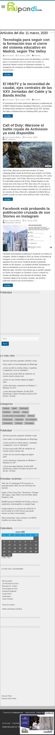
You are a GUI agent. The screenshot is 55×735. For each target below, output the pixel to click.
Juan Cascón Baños (13, 137)
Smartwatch (7, 423)
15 (36, 545)
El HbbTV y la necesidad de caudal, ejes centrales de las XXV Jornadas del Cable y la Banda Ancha (27, 89)
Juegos (25, 412)
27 (25, 552)
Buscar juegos (7, 581)
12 (20, 545)
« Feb (4, 557)
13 (25, 545)
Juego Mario (6, 596)
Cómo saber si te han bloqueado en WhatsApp (20, 364)
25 (15, 552)
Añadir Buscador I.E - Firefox (12, 727)
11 (15, 545)
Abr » (9, 557)
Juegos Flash (7, 594)
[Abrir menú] (3, 7)
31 (9, 555)
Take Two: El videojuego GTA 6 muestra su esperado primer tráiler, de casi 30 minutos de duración (18, 485)
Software (18, 423)
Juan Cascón (30, 713)
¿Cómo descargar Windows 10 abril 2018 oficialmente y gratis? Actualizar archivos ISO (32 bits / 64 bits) (20, 394)
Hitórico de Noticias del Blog (12, 609)
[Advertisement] (21, 311)
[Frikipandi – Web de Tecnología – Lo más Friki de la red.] (27, 6)
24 (9, 552)
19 (20, 548)
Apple (14, 408)
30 (4, 555)
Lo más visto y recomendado (14, 416)
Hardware (6, 412)
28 (31, 552)
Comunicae (9, 55)
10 (9, 545)
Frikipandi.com (17, 713)
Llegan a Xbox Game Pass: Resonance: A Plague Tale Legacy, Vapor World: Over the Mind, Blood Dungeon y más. (20, 495)
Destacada (9, 223)
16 (4, 548)
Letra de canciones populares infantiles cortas (20, 361)
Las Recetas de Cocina (10, 583)
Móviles (31, 416)
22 (36, 548)
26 (20, 552)
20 (25, 548)
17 (9, 548)
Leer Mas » (7, 74)
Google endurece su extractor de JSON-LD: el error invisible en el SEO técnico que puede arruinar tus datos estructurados (19, 511)
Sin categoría (10, 139)
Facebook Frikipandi (9, 591)
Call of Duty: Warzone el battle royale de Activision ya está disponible (25, 129)
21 (31, 548)
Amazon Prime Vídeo (9, 698)
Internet (37, 55)
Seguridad (19, 419)
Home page (6, 723)
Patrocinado (7, 419)
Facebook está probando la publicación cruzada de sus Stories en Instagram (26, 212)
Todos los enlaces (8, 605)
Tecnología (29, 423)
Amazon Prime (7, 696)
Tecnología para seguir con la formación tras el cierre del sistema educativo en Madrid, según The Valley (26, 45)
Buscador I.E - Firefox (9, 586)
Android (6, 408)
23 (4, 552)
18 (15, 548)
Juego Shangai (7, 599)
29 (36, 552)
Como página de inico (10, 589)
